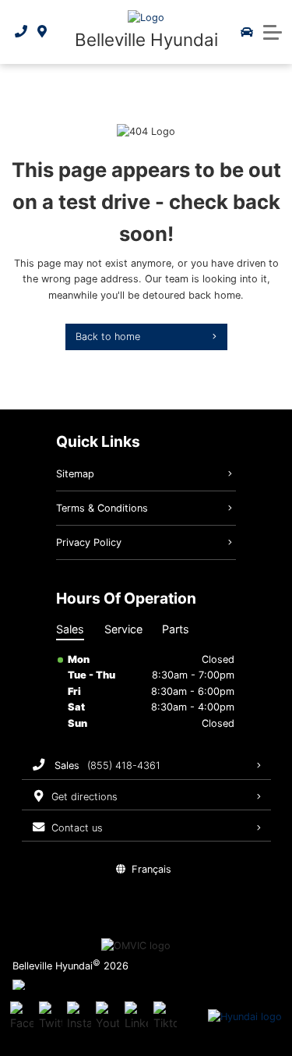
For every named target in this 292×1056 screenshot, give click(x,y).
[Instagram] (78, 1017)
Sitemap (75, 474)
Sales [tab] (70, 629)
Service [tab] (123, 629)
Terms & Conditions (102, 508)
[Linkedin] (136, 1017)
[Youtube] (107, 1017)
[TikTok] (165, 1017)
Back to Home (108, 336)
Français (151, 869)
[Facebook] (21, 1017)
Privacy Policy (88, 542)
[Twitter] (50, 1017)
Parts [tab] (175, 629)
